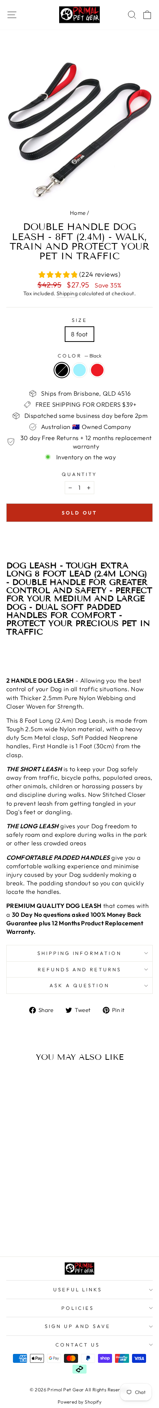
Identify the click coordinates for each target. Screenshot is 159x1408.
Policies (77, 1308)
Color (79, 356)
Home (78, 212)
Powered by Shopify (79, 1402)
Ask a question (79, 985)
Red (97, 370)
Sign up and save (78, 1326)
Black (61, 370)
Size (79, 320)
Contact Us (77, 1345)
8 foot (79, 334)
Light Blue (79, 370)
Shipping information (79, 953)
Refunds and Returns (79, 969)
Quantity (80, 474)
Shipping (67, 293)
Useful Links (77, 1289)
